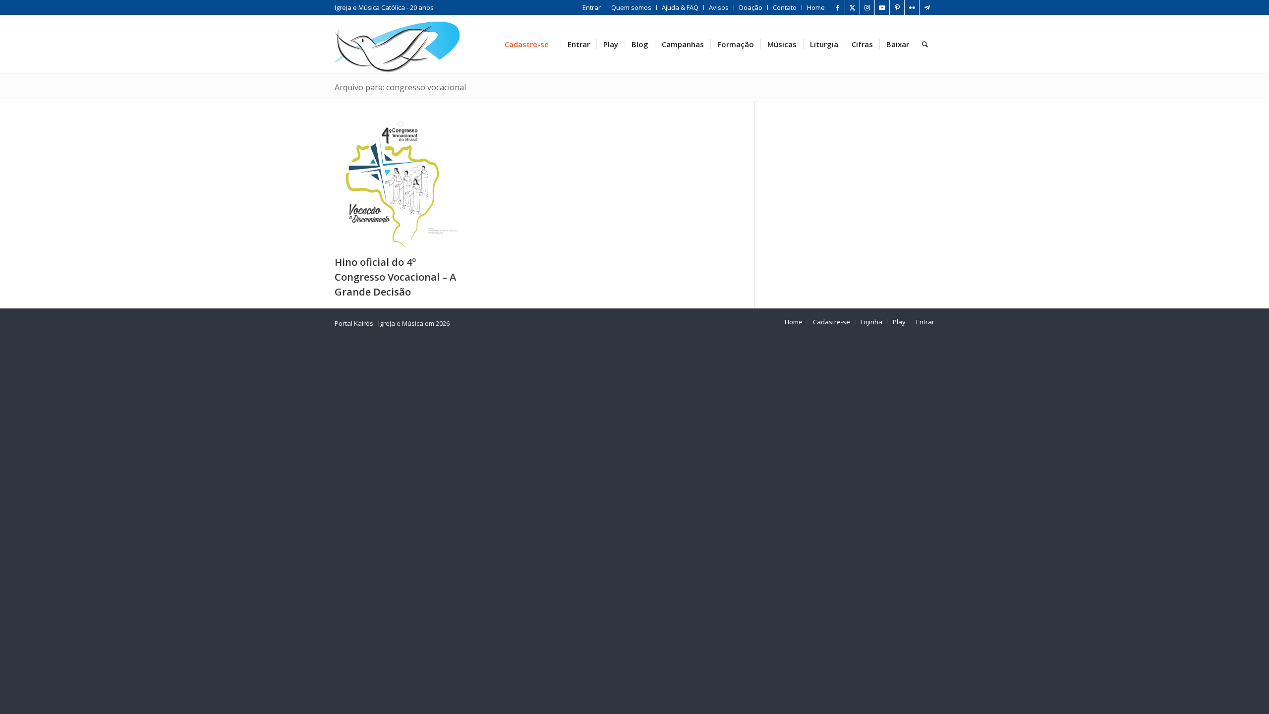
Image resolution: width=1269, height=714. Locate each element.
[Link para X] (852, 7)
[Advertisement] (857, 178)
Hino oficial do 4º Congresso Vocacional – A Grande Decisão (395, 276)
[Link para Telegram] (927, 7)
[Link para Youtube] (882, 7)
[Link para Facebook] (837, 7)
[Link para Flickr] (912, 7)
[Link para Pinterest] (897, 7)
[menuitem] (591, 7)
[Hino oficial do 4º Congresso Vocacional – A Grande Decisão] (400, 247)
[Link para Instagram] (867, 7)
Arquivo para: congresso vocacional (400, 87)
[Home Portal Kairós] (397, 44)
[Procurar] (925, 44)
